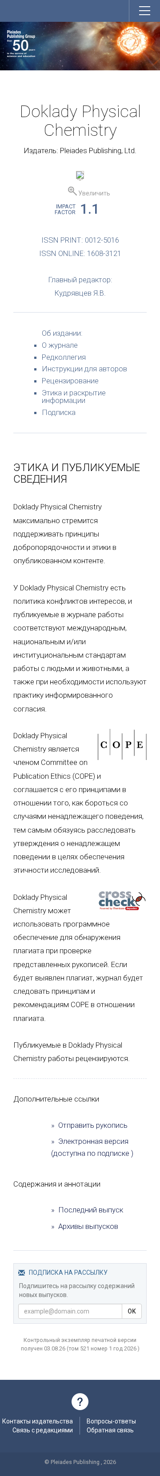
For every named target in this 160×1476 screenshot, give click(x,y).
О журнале (60, 345)
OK (132, 1311)
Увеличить (93, 193)
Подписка (59, 412)
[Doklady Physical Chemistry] (80, 176)
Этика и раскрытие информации (74, 396)
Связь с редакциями (42, 1430)
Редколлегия (64, 357)
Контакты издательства (37, 1421)
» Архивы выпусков (84, 1226)
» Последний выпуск (87, 1209)
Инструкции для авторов (84, 368)
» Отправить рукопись (89, 1125)
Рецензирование (70, 380)
